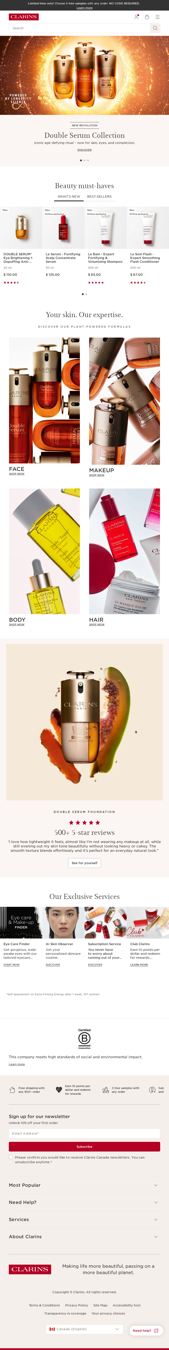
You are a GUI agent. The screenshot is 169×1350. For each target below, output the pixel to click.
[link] (44, 473)
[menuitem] (136, 17)
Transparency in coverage (65, 1317)
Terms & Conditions (44, 1309)
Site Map (100, 1309)
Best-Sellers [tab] (99, 196)
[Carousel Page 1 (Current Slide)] (81, 160)
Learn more (17, 1064)
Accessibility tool (126, 1309)
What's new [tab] (69, 196)
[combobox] (84, 1333)
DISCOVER (84, 149)
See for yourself (84, 863)
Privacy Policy (76, 1309)
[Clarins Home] (24, 17)
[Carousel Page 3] (88, 160)
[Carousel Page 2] (84, 160)
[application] (21, 941)
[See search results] (155, 28)
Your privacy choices (108, 1317)
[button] (146, 1330)
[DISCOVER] (84, 75)
